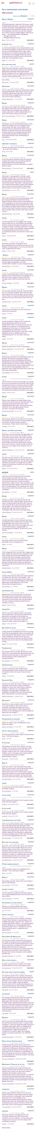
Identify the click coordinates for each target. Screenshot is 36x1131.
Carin (3, 139)
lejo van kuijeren (7, 838)
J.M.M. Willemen (6, 512)
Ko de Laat (5, 759)
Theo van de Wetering (8, 1059)
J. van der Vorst (6, 1107)
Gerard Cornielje (6, 168)
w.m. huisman (6, 885)
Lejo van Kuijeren (7, 283)
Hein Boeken (5, 492)
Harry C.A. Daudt (6, 932)
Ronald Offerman (7, 214)
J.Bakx (4, 60)
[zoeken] (29, 3)
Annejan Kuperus (7, 779)
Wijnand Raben (6, 568)
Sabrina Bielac (6, 266)
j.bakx (3, 235)
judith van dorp (6, 301)
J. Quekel (4, 426)
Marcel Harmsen (6, 715)
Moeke (4, 644)
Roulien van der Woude (8, 116)
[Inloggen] (33, 3)
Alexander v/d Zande (8, 411)
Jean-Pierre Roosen (7, 532)
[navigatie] (3, 3)
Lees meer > (30, 40)
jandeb (4, 1124)
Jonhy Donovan (6, 791)
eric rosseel (5, 1013)
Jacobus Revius (6, 190)
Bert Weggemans (7, 860)
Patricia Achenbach (7, 99)
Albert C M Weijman (7, 349)
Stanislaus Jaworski (7, 956)
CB (3, 910)
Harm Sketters (6, 372)
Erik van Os (5, 82)
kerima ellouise (6, 968)
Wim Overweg (6, 586)
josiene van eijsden (7, 726)
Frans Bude (5, 989)
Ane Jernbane (6, 660)
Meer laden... (6, 1128)
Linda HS (4, 804)
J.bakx (4, 313)
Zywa (3, 40)
